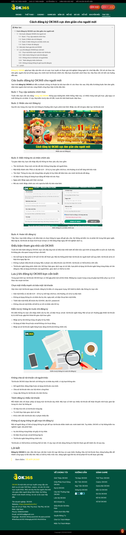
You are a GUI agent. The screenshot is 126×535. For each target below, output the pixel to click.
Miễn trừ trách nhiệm (19, 1)
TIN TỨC (105, 15)
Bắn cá (61, 15)
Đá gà (77, 15)
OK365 (18, 15)
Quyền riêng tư (51, 1)
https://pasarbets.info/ (28, 504)
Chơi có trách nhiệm (36, 1)
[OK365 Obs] (21, 7)
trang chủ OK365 (41, 96)
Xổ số (84, 15)
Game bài (51, 15)
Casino (40, 15)
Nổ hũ (69, 15)
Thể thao (29, 15)
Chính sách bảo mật (66, 1)
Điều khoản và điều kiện (84, 1)
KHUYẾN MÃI (94, 15)
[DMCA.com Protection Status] (80, 493)
